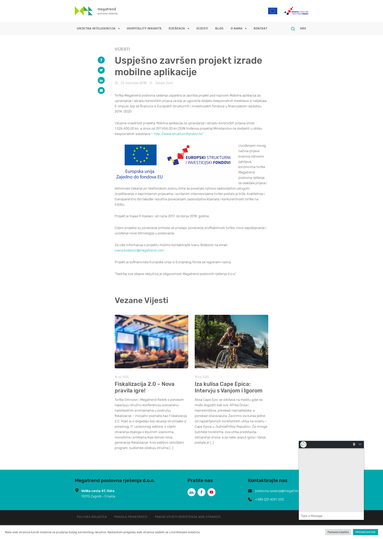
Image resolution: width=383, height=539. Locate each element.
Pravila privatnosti (130, 517)
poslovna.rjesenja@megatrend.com (281, 491)
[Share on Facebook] (101, 60)
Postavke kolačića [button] (338, 532)
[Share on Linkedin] (101, 80)
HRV (303, 28)
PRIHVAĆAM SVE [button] (365, 532)
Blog (219, 28)
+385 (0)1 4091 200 (269, 499)
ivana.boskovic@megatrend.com (139, 250)
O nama (237, 28)
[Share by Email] (101, 90)
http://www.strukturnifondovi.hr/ (178, 134)
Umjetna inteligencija (96, 28)
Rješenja (177, 28)
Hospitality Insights (144, 28)
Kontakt (261, 28)
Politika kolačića (92, 517)
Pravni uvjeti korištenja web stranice (188, 517)
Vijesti (202, 28)
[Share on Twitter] (101, 70)
